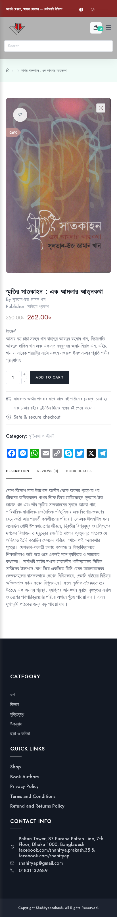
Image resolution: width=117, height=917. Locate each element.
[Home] (7, 70)
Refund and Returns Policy (37, 806)
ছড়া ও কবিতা (20, 734)
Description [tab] (17, 471)
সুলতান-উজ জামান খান (28, 299)
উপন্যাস (16, 724)
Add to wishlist (20, 115)
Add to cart (49, 377)
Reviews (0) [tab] (47, 471)
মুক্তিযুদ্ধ (17, 714)
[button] (100, 108)
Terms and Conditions (32, 796)
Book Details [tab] (78, 471)
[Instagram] (92, 10)
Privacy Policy (24, 786)
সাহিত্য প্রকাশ (38, 306)
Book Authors (24, 777)
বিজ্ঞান (14, 704)
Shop (15, 767)
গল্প (12, 695)
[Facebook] (81, 10)
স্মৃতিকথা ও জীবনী (41, 436)
